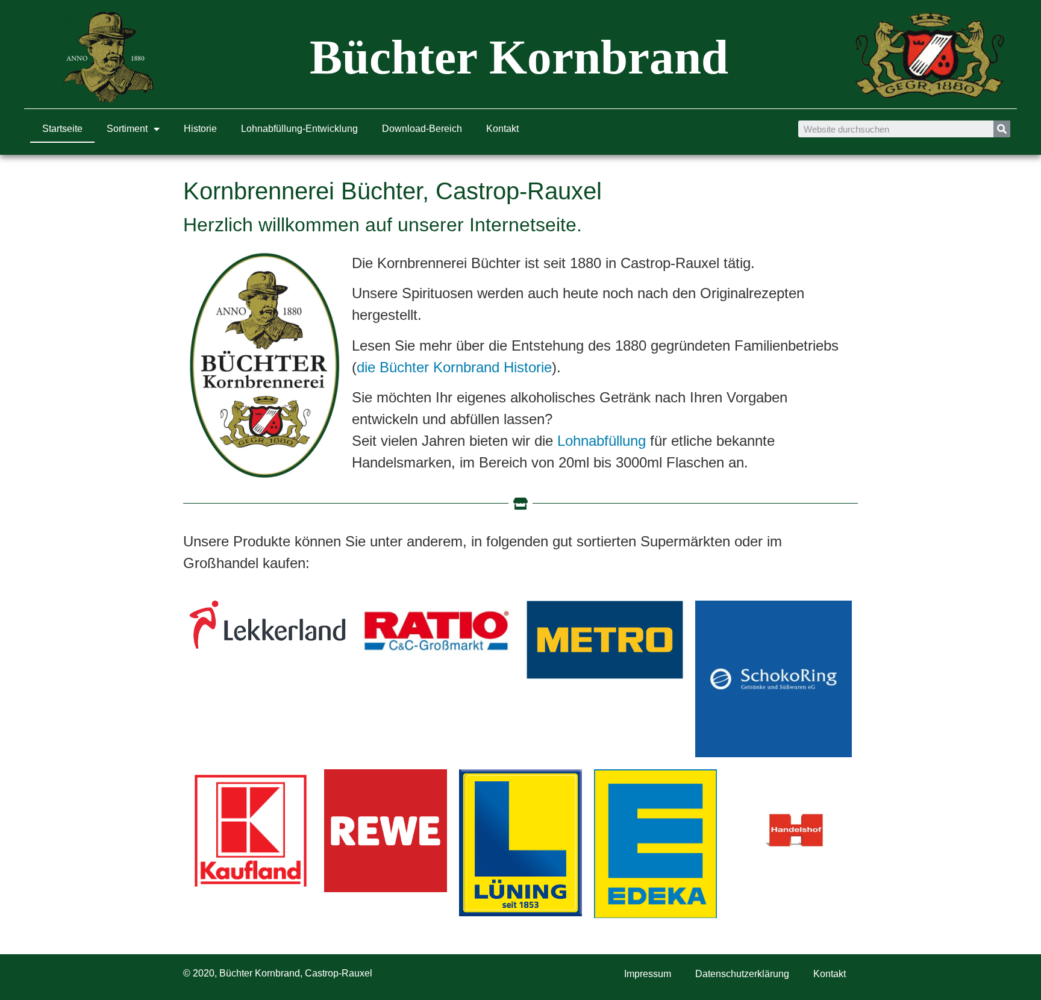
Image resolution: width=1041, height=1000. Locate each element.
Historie (200, 128)
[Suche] (1001, 128)
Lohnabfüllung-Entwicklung (299, 128)
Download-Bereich (422, 128)
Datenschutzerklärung (742, 974)
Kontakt (502, 128)
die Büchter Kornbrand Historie (454, 367)
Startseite (62, 128)
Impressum (647, 974)
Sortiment (127, 128)
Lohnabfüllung (601, 441)
